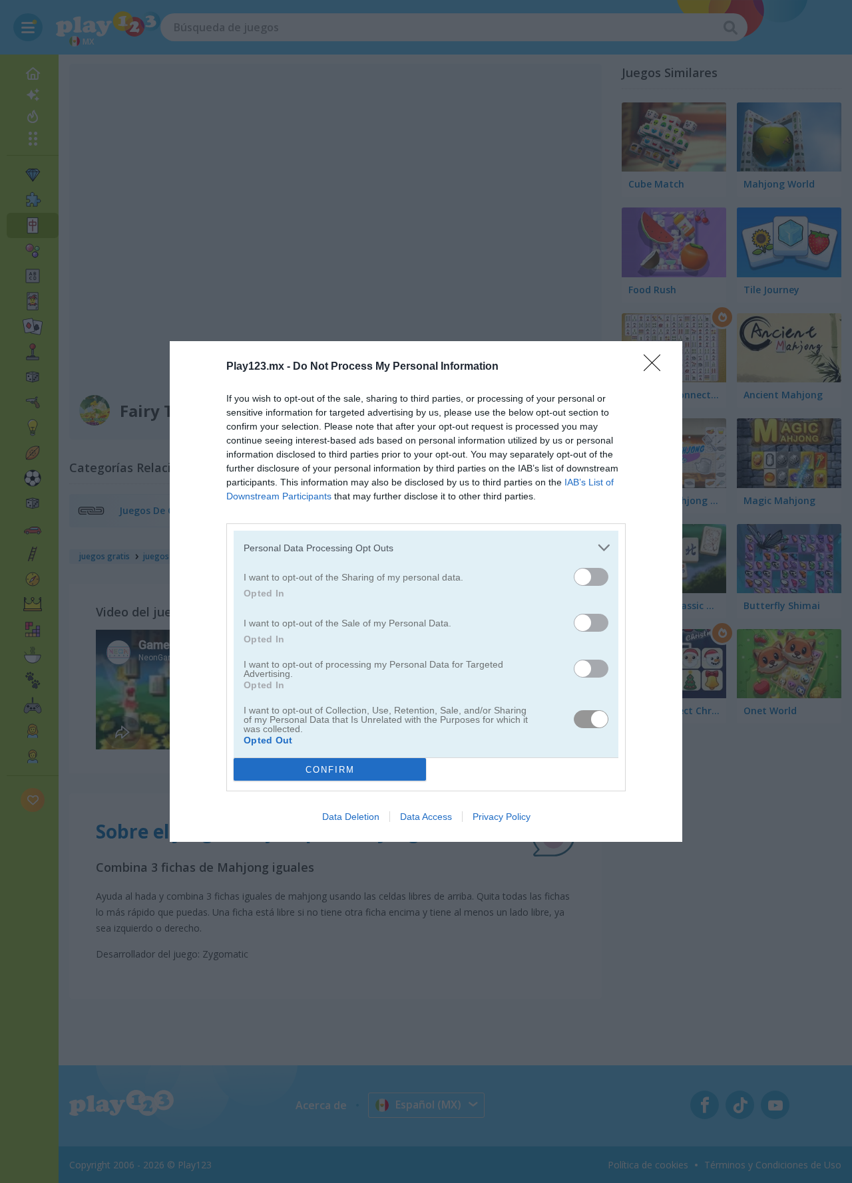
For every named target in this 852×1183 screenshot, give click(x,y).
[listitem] (426, 548)
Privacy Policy (502, 816)
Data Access (426, 816)
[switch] (591, 577)
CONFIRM (330, 770)
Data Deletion (350, 816)
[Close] (656, 367)
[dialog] (426, 591)
